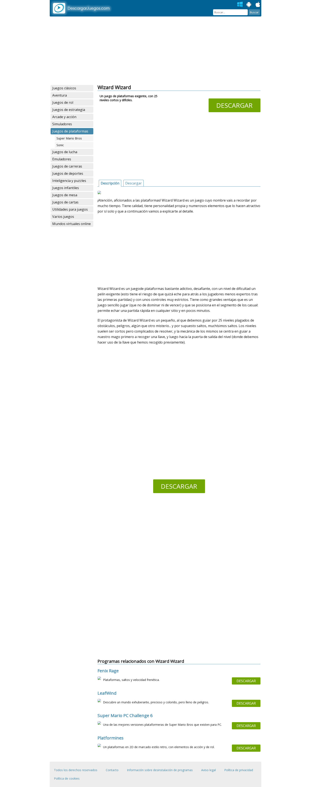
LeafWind (107, 693)
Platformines (111, 738)
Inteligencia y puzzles (69, 180)
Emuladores (61, 159)
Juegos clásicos (64, 88)
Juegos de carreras (67, 166)
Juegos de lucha (64, 152)
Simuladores (62, 124)
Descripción (110, 183)
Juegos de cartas (65, 202)
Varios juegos (63, 216)
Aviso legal (208, 770)
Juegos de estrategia (68, 109)
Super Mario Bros (69, 138)
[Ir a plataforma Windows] (240, 4)
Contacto (112, 770)
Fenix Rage (108, 671)
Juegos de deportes (67, 173)
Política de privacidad (238, 770)
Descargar (234, 105)
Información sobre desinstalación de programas (160, 770)
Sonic (60, 145)
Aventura (59, 95)
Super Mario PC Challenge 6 (125, 715)
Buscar (254, 12)
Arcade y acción (64, 117)
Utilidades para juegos (70, 209)
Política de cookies (67, 778)
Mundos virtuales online (71, 223)
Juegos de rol (62, 102)
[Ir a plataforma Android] (249, 4)
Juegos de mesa (64, 195)
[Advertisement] (155, 50)
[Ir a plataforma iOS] (258, 4)
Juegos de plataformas (70, 131)
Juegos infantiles (65, 187)
